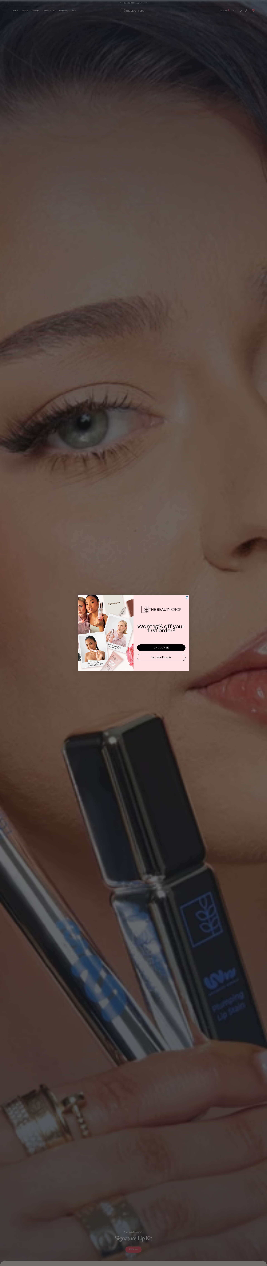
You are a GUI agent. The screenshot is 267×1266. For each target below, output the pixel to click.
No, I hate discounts (161, 657)
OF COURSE (161, 647)
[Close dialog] (187, 597)
